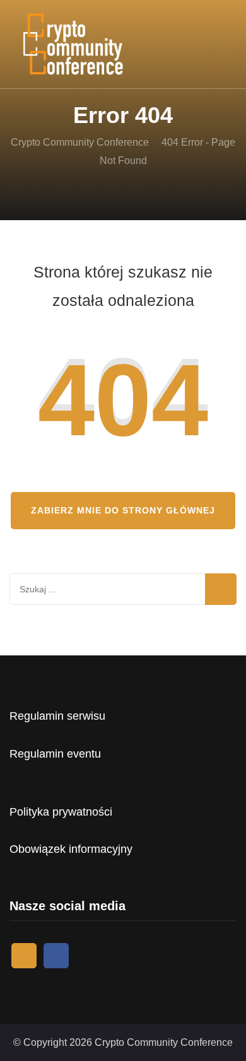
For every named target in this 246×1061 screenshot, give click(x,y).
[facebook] (56, 955)
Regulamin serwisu (57, 716)
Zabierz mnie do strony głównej (123, 510)
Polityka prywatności (60, 812)
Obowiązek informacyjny (70, 849)
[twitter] (24, 955)
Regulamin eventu (55, 753)
